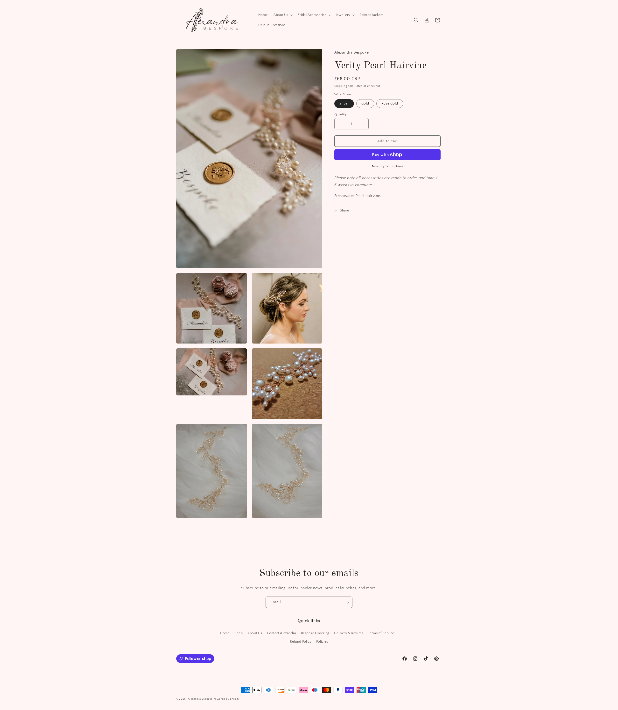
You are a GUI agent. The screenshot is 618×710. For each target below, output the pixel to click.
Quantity (340, 114)
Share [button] (344, 210)
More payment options (387, 166)
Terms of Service (381, 633)
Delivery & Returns (349, 633)
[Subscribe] (347, 602)
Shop (238, 633)
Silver (344, 103)
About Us (254, 633)
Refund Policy (300, 641)
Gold (365, 103)
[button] (283, 15)
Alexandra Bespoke (200, 698)
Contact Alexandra (281, 633)
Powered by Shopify (226, 698)
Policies (322, 641)
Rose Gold (389, 103)
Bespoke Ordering (315, 633)
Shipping (340, 86)
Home (225, 633)
